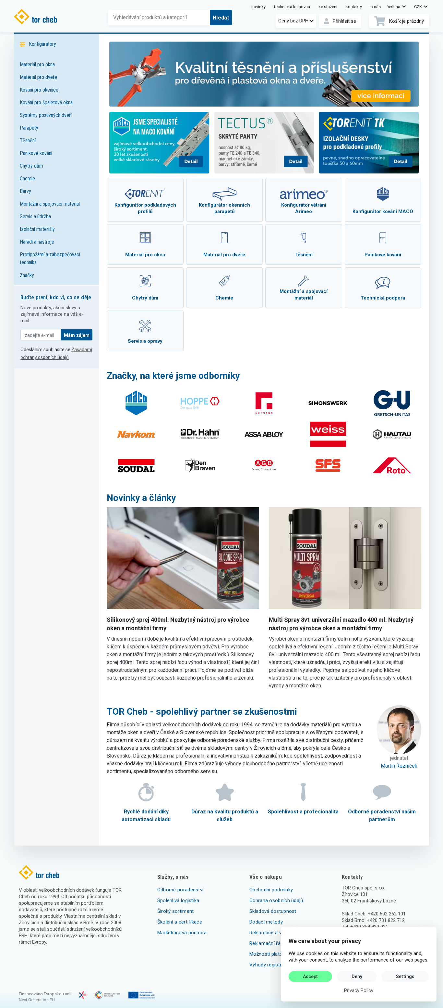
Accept (310, 976)
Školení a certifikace (179, 922)
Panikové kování (36, 153)
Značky (27, 275)
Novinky (258, 6)
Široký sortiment (175, 911)
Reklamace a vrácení (272, 933)
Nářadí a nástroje (37, 242)
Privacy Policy (358, 990)
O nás (375, 6)
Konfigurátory (42, 44)
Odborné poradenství (180, 890)
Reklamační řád (266, 943)
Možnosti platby (267, 954)
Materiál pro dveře (38, 77)
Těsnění (28, 140)
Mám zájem (77, 335)
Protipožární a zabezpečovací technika (50, 258)
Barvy (25, 191)
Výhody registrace (269, 965)
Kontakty (354, 6)
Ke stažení (327, 6)
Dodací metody (266, 922)
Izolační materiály (37, 229)
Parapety (29, 128)
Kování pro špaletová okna (46, 102)
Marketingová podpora (182, 933)
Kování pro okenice (39, 90)
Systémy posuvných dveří (46, 115)
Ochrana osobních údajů (276, 900)
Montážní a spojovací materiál (50, 204)
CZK (418, 6)
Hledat (221, 18)
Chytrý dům (31, 166)
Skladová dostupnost (272, 911)
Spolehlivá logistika (178, 900)
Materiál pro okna (37, 64)
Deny (357, 976)
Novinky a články (141, 497)
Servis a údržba (35, 216)
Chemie (27, 178)
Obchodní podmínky (271, 890)
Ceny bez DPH (293, 21)
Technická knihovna (292, 6)
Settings (405, 976)
